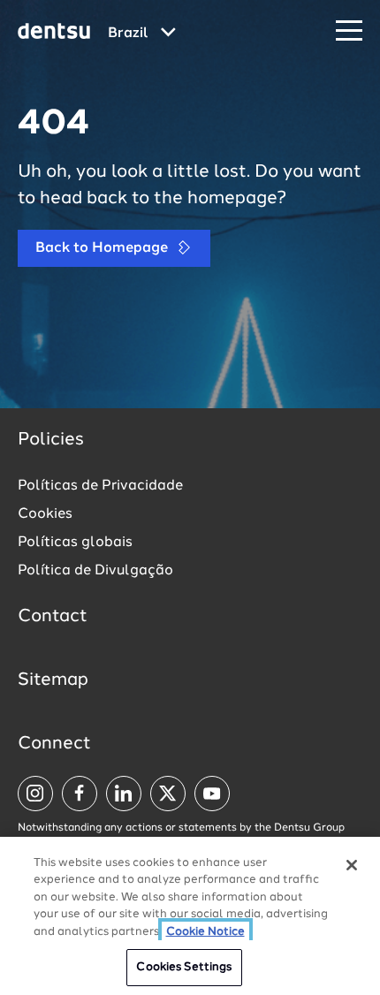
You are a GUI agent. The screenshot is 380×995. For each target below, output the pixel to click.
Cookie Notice (205, 932)
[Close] (351, 865)
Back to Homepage (103, 248)
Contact (52, 617)
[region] (190, 916)
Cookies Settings (184, 967)
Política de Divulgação (95, 571)
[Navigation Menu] (349, 31)
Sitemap (53, 680)
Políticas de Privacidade (100, 486)
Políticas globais (75, 542)
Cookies (45, 514)
